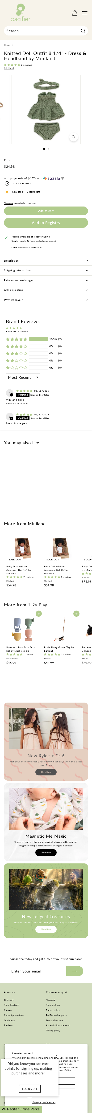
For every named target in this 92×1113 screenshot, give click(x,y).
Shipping (8, 203)
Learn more (30, 1089)
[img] (24, 390)
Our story (9, 1000)
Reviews (8, 1025)
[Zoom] (73, 137)
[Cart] (74, 13)
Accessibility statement (58, 1025)
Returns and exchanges (19, 280)
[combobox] (46, 30)
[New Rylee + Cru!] (46, 728)
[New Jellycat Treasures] (46, 889)
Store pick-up (53, 1005)
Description (11, 260)
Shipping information (17, 270)
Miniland (9, 68)
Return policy (53, 1010)
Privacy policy (53, 1030)
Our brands (9, 1020)
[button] (12, 64)
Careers (8, 1010)
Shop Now (46, 772)
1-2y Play (37, 604)
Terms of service (54, 1020)
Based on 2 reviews (17, 331)
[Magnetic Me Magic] (46, 809)
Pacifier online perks (56, 1015)
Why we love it (14, 299)
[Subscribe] (74, 971)
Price (7, 160)
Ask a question (13, 289)
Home (7, 45)
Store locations (11, 1005)
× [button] (56, 1055)
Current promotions (14, 1015)
